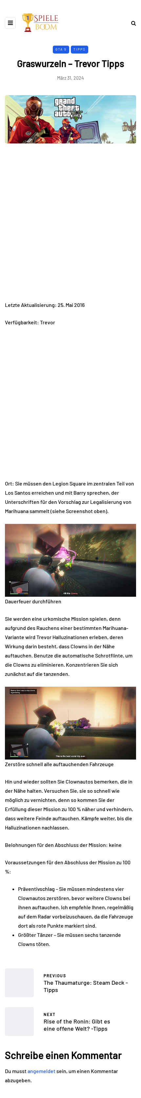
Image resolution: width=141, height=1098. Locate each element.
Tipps (79, 49)
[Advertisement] (70, 227)
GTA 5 (61, 49)
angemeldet (41, 1071)
